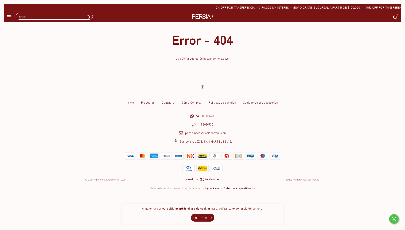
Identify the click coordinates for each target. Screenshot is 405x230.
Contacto (168, 102)
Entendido (202, 217)
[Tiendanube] (203, 180)
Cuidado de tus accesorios (260, 102)
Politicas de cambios (222, 102)
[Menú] (10, 16)
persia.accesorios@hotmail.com (206, 133)
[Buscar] (88, 17)
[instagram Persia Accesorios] (202, 87)
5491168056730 (205, 116)
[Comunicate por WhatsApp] (394, 219)
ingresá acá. (212, 188)
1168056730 (205, 124)
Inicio (130, 102)
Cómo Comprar (191, 102)
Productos (147, 102)
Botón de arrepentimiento (239, 188)
